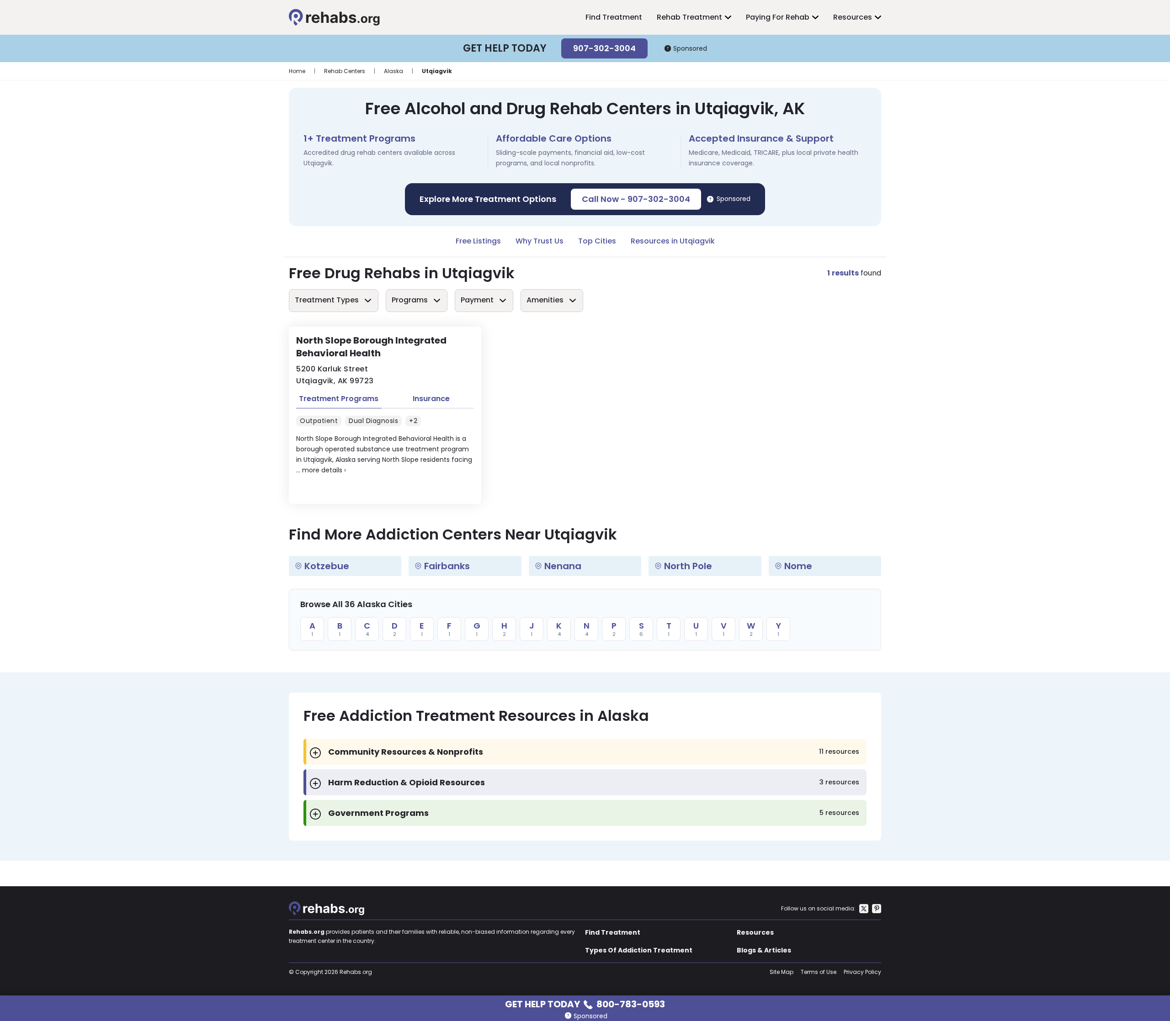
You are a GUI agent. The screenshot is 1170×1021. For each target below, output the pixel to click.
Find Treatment (613, 17)
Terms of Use (818, 972)
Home (297, 71)
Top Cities (597, 241)
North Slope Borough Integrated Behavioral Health (371, 347)
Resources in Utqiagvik (673, 241)
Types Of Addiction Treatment (638, 950)
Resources (852, 17)
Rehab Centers (344, 71)
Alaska (393, 71)
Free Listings (478, 241)
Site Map (781, 972)
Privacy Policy (862, 972)
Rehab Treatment (689, 17)
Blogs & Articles (764, 950)
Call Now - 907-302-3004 (636, 199)
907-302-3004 (604, 48)
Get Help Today (585, 1003)
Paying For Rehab (777, 17)
